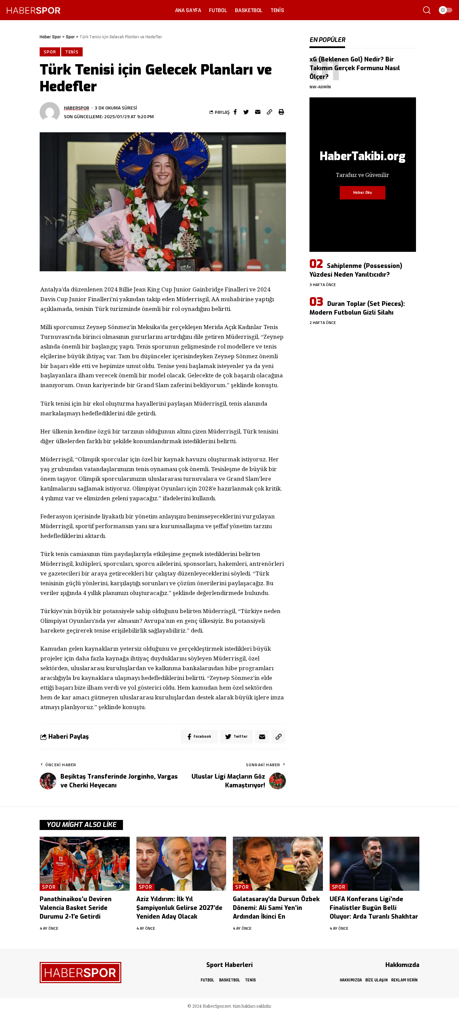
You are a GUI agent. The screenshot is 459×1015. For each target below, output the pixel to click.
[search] (426, 10)
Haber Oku (362, 192)
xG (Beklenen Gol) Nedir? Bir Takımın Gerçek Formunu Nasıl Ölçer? (354, 68)
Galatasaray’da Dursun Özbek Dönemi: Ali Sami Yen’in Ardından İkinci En (276, 908)
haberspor (76, 107)
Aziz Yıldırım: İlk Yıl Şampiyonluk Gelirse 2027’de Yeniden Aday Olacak (179, 908)
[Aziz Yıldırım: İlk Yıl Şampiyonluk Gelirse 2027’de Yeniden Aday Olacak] (181, 864)
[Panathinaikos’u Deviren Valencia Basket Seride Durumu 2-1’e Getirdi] (85, 864)
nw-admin (320, 87)
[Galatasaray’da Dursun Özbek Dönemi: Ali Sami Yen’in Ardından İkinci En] (278, 864)
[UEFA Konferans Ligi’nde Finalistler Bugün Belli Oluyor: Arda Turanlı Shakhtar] (375, 864)
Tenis (72, 51)
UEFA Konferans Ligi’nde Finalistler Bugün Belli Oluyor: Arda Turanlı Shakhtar (374, 908)
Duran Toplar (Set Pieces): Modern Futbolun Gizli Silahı (357, 308)
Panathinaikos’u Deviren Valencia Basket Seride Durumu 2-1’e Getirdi (76, 908)
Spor (50, 51)
